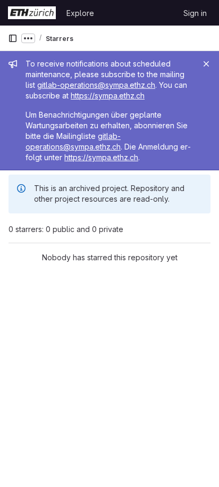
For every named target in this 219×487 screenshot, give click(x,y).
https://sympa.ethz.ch (108, 95)
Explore (80, 13)
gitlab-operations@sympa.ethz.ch (96, 84)
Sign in (195, 13)
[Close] (206, 63)
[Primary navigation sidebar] (12, 38)
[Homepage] (32, 12)
